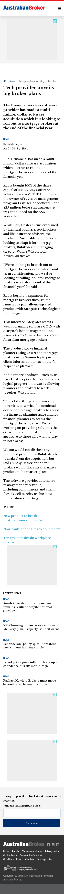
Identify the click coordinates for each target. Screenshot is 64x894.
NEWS (6, 599)
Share (25, 148)
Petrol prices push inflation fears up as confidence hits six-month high (31, 664)
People (15, 851)
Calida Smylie (14, 144)
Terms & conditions (32, 851)
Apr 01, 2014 (10, 148)
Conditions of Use (12, 859)
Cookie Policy (10, 855)
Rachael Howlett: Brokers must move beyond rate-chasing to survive (29, 682)
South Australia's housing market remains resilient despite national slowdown (27, 607)
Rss (50, 859)
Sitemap (41, 859)
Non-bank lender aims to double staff (31, 529)
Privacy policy (52, 851)
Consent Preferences (31, 855)
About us (29, 859)
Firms (6, 851)
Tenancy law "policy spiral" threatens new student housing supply (29, 645)
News (12, 81)
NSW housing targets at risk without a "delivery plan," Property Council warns (31, 627)
